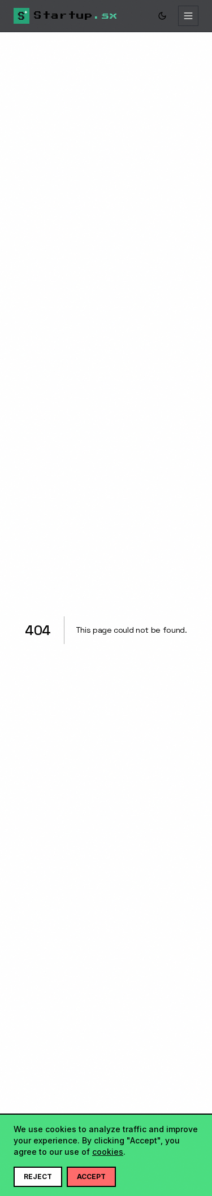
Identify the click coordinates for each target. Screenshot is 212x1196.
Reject (38, 1176)
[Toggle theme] (162, 16)
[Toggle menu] (188, 16)
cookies (107, 1151)
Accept (91, 1176)
